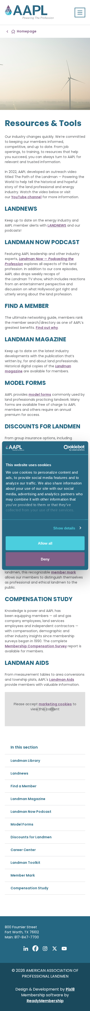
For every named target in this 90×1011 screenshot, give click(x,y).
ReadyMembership (45, 1001)
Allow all (45, 543)
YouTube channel (26, 197)
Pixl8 (70, 989)
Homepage (26, 31)
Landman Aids (61, 679)
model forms (40, 394)
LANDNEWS (57, 225)
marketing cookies (55, 704)
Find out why (47, 327)
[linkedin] (26, 948)
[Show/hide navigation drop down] (80, 12)
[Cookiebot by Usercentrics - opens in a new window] (64, 448)
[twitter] (54, 948)
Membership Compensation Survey (36, 646)
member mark (63, 572)
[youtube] (64, 948)
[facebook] (35, 948)
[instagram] (45, 948)
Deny (45, 559)
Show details (64, 528)
